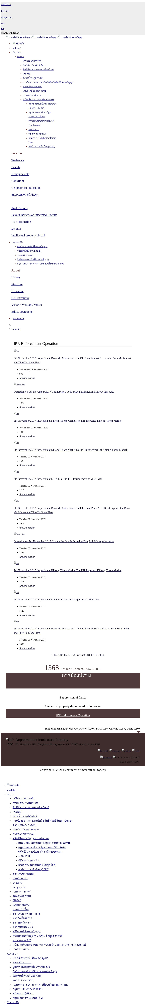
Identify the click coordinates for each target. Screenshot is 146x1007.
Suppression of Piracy (24, 194)
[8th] (16, 351)
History (16, 277)
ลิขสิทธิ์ (26, 73)
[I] (115, 751)
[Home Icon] (18, 43)
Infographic (19, 887)
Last (102, 655)
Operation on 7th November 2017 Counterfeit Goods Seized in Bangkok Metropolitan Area (64, 541)
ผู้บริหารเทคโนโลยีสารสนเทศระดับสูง (35, 971)
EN (2, 28)
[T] (136, 751)
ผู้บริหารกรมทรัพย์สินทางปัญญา (33, 259)
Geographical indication (26, 187)
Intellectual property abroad (28, 235)
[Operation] (19, 384)
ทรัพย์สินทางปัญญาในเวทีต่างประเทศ (40, 851)
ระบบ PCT (34, 129)
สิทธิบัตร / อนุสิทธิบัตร (34, 65)
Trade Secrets (19, 208)
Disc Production (21, 221)
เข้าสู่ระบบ (6, 17)
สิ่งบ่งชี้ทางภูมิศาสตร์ (33, 78)
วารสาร (17, 882)
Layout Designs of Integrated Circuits (34, 215)
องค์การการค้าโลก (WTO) (42, 146)
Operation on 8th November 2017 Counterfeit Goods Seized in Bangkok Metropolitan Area (64, 391)
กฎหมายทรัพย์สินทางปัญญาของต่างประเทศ (44, 842)
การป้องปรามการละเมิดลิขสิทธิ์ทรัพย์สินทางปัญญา (48, 82)
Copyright (17, 181)
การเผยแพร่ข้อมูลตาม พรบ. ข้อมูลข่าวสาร (37, 935)
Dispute (16, 228)
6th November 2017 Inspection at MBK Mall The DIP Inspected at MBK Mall (56, 599)
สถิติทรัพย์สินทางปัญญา (26, 931)
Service (17, 52)
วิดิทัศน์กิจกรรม (22, 895)
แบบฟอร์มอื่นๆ (21, 909)
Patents (15, 167)
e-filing (17, 48)
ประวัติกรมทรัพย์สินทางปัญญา (32, 246)
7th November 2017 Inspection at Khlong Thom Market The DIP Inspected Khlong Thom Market (67, 570)
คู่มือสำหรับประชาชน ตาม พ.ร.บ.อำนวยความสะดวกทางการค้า (50, 944)
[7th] (16, 472)
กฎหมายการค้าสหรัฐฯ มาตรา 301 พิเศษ (42, 847)
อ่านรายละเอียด (27, 378)
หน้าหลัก (15, 329)
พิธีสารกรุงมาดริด (37, 134)
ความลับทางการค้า (32, 86)
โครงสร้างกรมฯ (25, 255)
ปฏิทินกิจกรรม (21, 904)
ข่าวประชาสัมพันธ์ (24, 873)
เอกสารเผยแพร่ (22, 891)
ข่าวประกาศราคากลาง (26, 913)
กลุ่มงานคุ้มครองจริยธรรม (28, 989)
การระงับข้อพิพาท (32, 95)
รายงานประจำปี (22, 940)
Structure (17, 284)
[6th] (16, 443)
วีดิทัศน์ (17, 900)
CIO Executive (20, 298)
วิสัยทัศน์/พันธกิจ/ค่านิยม (29, 251)
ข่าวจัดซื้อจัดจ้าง (22, 918)
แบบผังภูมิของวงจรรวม (34, 91)
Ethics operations (21, 311)
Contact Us (18, 318)
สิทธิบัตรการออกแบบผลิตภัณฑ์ (38, 69)
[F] (103, 751)
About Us (18, 242)
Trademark (17, 160)
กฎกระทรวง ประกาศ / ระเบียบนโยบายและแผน (40, 263)
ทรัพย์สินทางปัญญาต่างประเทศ (38, 99)
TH (2, 24)
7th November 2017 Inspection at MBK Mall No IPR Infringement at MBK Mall (58, 478)
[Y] (126, 751)
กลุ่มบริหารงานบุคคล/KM (28, 997)
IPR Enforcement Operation (73, 715)
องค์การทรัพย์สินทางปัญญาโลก (36, 864)
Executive (17, 291)
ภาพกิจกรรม (20, 878)
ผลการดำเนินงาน (23, 980)
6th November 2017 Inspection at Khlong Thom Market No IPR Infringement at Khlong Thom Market (70, 449)
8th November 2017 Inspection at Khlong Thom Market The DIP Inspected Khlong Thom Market (67, 420)
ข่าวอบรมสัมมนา (23, 927)
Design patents (20, 174)
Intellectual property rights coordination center (73, 706)
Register (5, 11)
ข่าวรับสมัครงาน (22, 922)
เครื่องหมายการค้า (32, 61)
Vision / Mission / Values (26, 305)
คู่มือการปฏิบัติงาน (23, 993)
